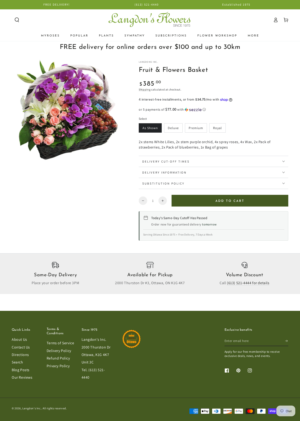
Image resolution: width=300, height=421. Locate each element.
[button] (17, 20)
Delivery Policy (59, 350)
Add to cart (229, 201)
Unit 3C (88, 362)
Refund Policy (58, 358)
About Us (19, 339)
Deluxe (173, 128)
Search (17, 362)
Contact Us (21, 347)
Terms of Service (60, 343)
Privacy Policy (58, 365)
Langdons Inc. (148, 61)
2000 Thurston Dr (96, 347)
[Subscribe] (286, 341)
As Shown (150, 128)
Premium (196, 128)
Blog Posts (21, 369)
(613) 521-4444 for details (248, 282)
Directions (20, 354)
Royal (217, 128)
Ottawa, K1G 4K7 (95, 354)
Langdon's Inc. (94, 339)
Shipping (145, 89)
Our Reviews (22, 377)
